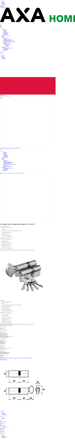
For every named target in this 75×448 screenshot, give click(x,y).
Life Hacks (5, 42)
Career (3, 1)
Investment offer (5, 48)
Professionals (3, 47)
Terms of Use (3, 437)
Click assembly (7, 46)
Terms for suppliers (4, 414)
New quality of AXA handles (7, 166)
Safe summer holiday (6, 43)
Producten (4, 173)
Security (3, 159)
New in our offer (5, 37)
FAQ (2, 51)
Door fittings (5, 152)
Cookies (3, 435)
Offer (2, 412)
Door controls (5, 155)
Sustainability (3, 4)
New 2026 (1, 52)
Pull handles (5, 30)
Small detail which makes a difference (8, 40)
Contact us (3, 2)
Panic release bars (5, 32)
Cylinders (4, 31)
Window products (5, 34)
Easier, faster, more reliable (7, 39)
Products (3, 29)
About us (3, 55)
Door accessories (5, 156)
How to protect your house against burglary (9, 41)
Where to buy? (4, 35)
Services (3, 36)
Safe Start (4, 38)
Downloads (3, 3)
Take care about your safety (7, 163)
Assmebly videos (5, 49)
